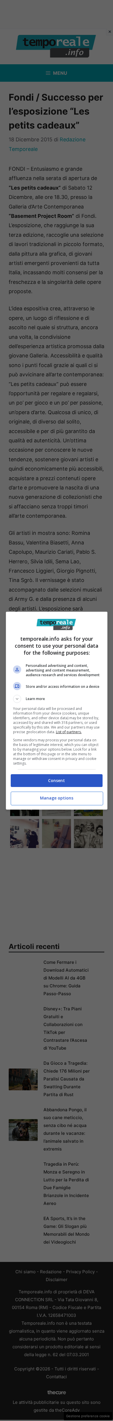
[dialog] (56, 711)
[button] (56, 699)
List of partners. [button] (69, 731)
